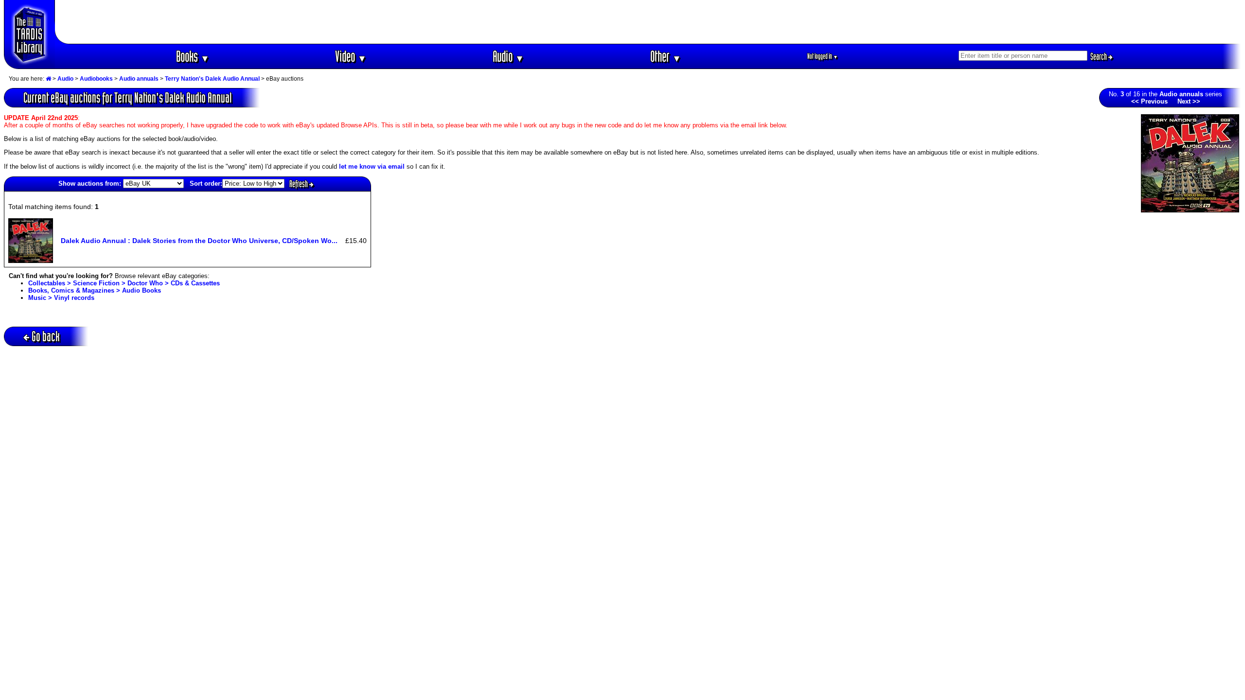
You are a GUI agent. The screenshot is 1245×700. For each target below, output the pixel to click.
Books (193, 56)
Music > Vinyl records (61, 297)
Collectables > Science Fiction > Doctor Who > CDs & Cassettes (124, 283)
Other (665, 56)
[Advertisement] (648, 22)
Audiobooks (96, 78)
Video (351, 56)
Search (1099, 56)
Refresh (299, 183)
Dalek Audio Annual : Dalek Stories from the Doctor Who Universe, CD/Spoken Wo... (199, 241)
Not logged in (822, 56)
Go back (46, 336)
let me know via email (372, 166)
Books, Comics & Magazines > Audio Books (94, 290)
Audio (508, 56)
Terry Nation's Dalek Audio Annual (212, 78)
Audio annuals (139, 78)
